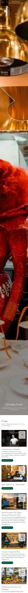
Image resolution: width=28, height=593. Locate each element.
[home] (16, 2)
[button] (2, 2)
